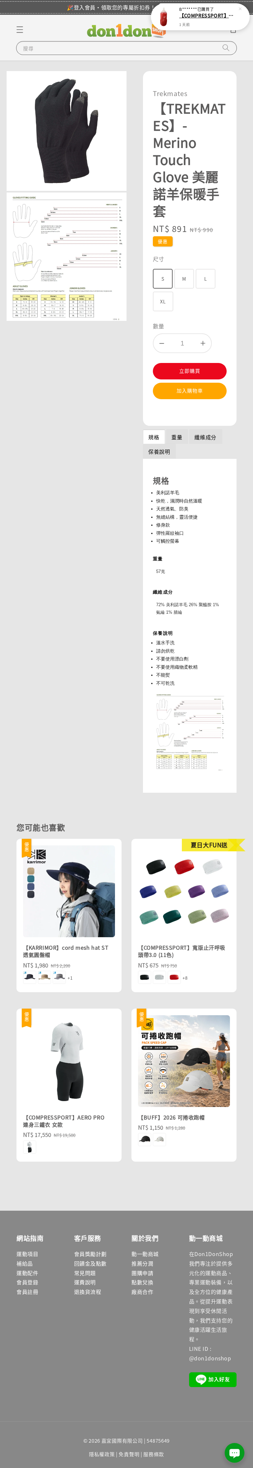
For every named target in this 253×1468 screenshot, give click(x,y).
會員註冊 (27, 1292)
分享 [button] (167, 411)
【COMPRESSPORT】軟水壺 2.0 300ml (208, 15)
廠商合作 (142, 1292)
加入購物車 (190, 390)
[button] (20, 29)
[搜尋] (226, 47)
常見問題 (85, 1273)
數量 (158, 326)
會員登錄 (27, 1282)
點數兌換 (142, 1282)
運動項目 (27, 1254)
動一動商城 (145, 1254)
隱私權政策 (102, 1454)
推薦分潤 (142, 1263)
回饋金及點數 (90, 1263)
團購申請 (142, 1273)
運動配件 (27, 1273)
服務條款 (153, 1454)
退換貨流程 (87, 1292)
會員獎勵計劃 (90, 1254)
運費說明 (85, 1282)
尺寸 (158, 259)
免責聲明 (129, 1454)
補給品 (24, 1263)
